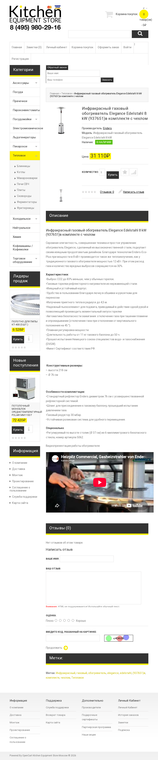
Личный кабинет (56, 47)
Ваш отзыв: (53, 568)
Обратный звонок (57, 67)
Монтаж (17, 475)
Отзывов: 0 (107, 191)
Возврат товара (55, 715)
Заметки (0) (34, 47)
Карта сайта (20, 502)
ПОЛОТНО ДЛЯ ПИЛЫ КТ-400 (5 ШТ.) (25, 323)
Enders (107, 128)
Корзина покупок (82, 47)
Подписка (124, 730)
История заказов (128, 715)
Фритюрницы (25, 207)
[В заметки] (125, 172)
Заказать (107, 80)
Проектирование (23, 481)
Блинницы (23, 166)
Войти (127, 47)
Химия (17, 237)
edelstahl (125, 673)
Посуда (18, 92)
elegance (113, 673)
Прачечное (20, 101)
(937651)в (139, 673)
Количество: (90, 172)
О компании (19, 462)
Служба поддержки (24, 496)
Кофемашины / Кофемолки (23, 247)
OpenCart (27, 755)
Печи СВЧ (23, 184)
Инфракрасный (65, 673)
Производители (91, 707)
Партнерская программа (96, 727)
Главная (17, 47)
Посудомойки (22, 119)
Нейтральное (21, 228)
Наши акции (89, 734)
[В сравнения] (133, 172)
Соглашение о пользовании (20, 489)
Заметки (123, 722)
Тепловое (19, 155)
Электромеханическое (26, 128)
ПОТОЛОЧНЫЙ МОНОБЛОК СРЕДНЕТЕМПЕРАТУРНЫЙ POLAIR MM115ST (27, 410)
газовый (81, 673)
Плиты (21, 190)
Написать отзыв (133, 191)
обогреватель (97, 673)
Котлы (21, 172)
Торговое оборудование (22, 260)
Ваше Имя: (52, 558)
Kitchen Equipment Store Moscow (50, 755)
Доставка (18, 468)
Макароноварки (27, 178)
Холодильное (22, 218)
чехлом (65, 677)
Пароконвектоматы (26, 110)
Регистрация (20, 58)
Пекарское (20, 146)
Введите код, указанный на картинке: (71, 632)
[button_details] (29, 338)
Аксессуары (21, 83)
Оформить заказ (108, 47)
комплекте (53, 677)
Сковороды (24, 196)
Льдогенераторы (24, 137)
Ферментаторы (27, 202)
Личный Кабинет (127, 707)
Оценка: (51, 615)
